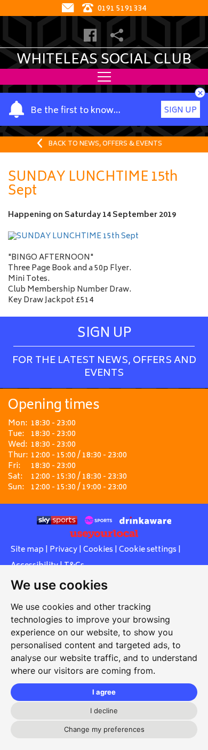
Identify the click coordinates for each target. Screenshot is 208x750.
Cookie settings (148, 550)
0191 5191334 (121, 8)
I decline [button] (104, 710)
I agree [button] (104, 692)
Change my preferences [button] (104, 729)
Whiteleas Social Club (104, 60)
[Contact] (69, 8)
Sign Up (180, 110)
